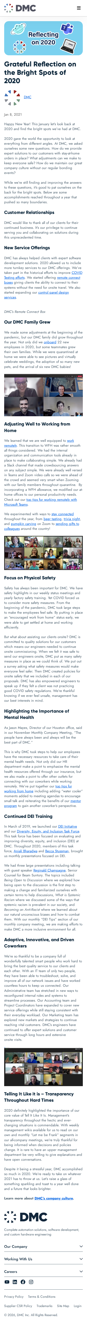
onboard (50, 342)
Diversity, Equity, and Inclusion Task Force (48, 831)
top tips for (35, 499)
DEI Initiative (67, 826)
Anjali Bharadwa (25, 851)
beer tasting (52, 518)
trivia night (72, 518)
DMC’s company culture (54, 1198)
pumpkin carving (23, 523)
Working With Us (18, 1259)
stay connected (63, 514)
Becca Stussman (57, 851)
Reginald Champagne (49, 870)
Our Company (15, 1246)
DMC (27, 97)
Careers (10, 1271)
